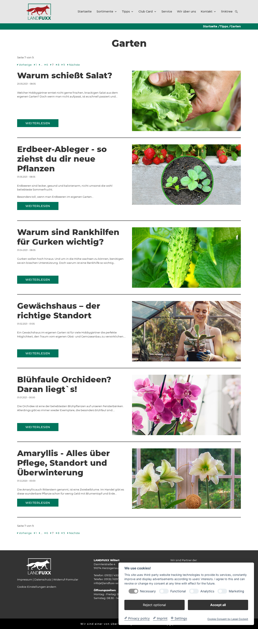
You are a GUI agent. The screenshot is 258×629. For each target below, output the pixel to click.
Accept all (218, 605)
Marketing (236, 591)
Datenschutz (42, 579)
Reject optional (154, 605)
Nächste (74, 64)
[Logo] (38, 11)
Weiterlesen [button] (37, 123)
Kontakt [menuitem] (206, 11)
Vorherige (25, 64)
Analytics (207, 591)
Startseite (210, 26)
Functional (178, 591)
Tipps (224, 26)
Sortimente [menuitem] (105, 11)
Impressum (24, 579)
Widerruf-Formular (65, 579)
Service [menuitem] (166, 11)
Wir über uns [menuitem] (186, 11)
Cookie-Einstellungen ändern (36, 586)
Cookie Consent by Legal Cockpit (227, 618)
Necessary (148, 591)
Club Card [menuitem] (145, 11)
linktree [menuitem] (227, 11)
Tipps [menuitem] (126, 11)
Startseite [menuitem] (85, 11)
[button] (236, 11)
